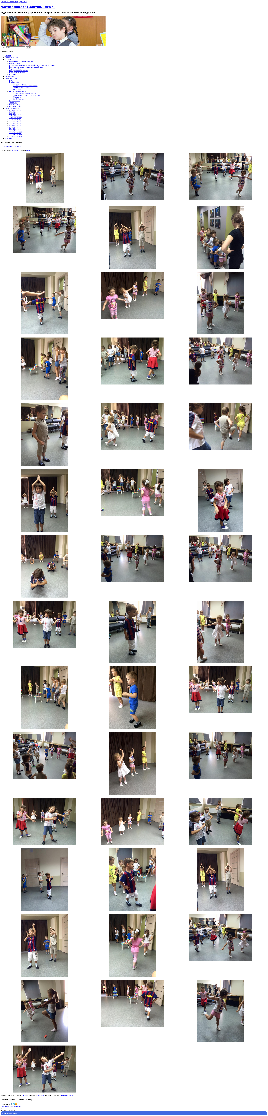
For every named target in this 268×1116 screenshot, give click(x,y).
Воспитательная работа (17, 91)
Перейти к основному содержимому (14, 2)
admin (28, 151)
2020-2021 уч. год (15, 118)
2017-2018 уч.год (15, 123)
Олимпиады (17, 89)
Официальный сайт (12, 57)
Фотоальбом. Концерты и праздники (26, 95)
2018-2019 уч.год (15, 121)
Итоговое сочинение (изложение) (25, 86)
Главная (8, 56)
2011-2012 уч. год (15, 135)
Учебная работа (14, 82)
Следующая (18, 146)
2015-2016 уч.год (15, 127)
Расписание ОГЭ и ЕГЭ (21, 88)
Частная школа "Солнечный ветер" (28, 7)
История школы (15, 63)
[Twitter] (14, 1104)
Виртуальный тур (15, 69)
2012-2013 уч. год (15, 133)
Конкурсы (17, 97)
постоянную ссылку (67, 1095)
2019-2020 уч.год (15, 120)
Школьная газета (15, 106)
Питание (12, 74)
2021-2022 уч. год (15, 116)
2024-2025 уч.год (15, 110)
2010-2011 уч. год (15, 136)
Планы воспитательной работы (24, 93)
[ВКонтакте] (11, 1104)
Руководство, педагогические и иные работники (26, 67)
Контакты (8, 138)
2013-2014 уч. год (15, 131)
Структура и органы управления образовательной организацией (32, 65)
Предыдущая (6, 146)
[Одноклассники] (16, 1104)
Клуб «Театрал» (19, 99)
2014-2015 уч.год (15, 129)
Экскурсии (13, 103)
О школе (8, 59)
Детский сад (9, 76)
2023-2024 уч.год (15, 112)
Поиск (3, 47)
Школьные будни (11, 78)
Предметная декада (20, 84)
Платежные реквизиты (17, 73)
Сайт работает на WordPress (11, 1106)
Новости (12, 80)
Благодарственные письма (18, 71)
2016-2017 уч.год (15, 125)
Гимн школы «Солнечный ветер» (21, 61)
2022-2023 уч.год (15, 114)
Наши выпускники (12, 108)
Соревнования (14, 101)
